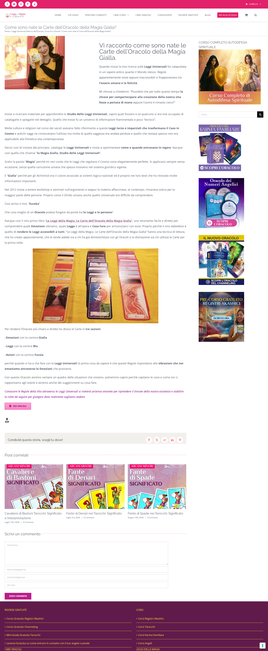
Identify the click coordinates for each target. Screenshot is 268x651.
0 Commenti (27, 517)
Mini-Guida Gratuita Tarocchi (23, 635)
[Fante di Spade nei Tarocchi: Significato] (95, 466)
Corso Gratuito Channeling (22, 627)
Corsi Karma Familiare (151, 635)
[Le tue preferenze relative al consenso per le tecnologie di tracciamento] (263, 646)
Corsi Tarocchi (146, 627)
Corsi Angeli (145, 643)
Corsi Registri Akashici (151, 618)
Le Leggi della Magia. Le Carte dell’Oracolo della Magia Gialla (88, 221)
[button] (256, 15)
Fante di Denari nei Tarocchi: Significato (32, 513)
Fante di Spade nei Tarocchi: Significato (94, 513)
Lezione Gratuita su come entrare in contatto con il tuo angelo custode (48, 643)
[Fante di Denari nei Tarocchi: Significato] (34, 466)
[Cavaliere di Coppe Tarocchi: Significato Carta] (157, 466)
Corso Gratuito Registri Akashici (25, 618)
